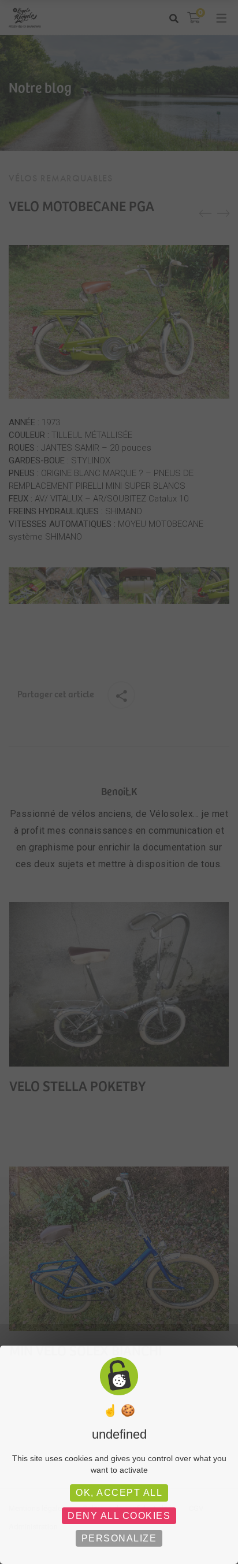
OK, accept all (119, 1493)
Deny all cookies (119, 1516)
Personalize (119, 1538)
